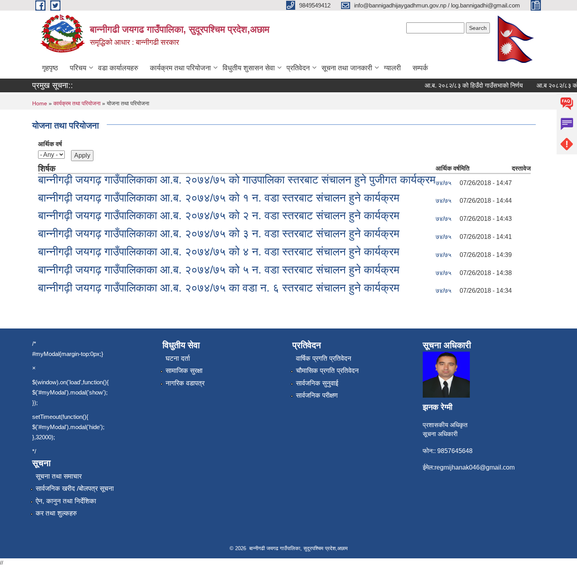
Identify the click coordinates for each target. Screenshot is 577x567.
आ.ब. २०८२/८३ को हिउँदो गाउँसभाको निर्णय (469, 85)
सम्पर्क (420, 68)
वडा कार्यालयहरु (118, 68)
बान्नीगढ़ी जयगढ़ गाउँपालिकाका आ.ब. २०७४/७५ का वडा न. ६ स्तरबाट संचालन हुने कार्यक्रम (219, 288)
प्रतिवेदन (298, 68)
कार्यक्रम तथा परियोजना (180, 68)
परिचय (78, 68)
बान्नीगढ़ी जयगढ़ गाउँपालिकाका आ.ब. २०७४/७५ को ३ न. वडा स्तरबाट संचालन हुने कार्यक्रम (219, 234)
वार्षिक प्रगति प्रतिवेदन (323, 358)
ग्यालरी (392, 68)
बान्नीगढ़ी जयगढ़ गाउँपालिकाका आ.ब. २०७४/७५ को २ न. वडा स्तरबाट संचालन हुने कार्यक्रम (219, 215)
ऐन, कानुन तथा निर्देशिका (66, 501)
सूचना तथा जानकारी (346, 68)
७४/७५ (443, 183)
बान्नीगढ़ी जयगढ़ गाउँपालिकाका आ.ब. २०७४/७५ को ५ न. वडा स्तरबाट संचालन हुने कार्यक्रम (219, 270)
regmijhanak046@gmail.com (475, 467)
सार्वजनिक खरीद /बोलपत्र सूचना (75, 488)
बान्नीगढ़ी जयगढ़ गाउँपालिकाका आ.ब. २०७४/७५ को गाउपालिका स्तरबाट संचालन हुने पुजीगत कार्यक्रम (237, 180)
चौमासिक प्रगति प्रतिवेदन (327, 370)
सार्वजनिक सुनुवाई (317, 383)
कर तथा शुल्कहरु (56, 513)
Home (39, 103)
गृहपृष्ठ (50, 68)
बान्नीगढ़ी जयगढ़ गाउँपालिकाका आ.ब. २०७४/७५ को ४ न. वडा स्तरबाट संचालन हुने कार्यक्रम (219, 252)
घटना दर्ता (178, 358)
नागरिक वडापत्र (185, 383)
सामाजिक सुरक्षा (184, 370)
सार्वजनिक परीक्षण (317, 395)
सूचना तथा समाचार (59, 476)
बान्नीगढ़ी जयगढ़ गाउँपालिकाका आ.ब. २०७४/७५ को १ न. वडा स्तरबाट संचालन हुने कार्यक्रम (219, 198)
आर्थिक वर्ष (50, 144)
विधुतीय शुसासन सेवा (249, 68)
